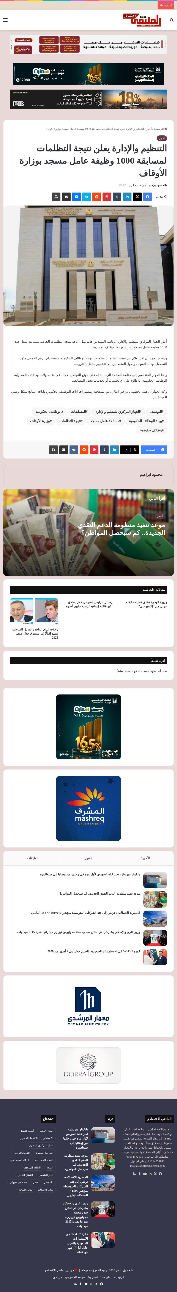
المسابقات (78, 411)
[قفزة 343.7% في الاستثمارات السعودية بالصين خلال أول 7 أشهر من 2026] (155, 957)
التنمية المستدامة (44, 1160)
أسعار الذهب (46, 1130)
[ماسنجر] (76, 197)
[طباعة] (56, 197)
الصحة (50, 1167)
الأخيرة (145, 858)
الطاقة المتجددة (32, 1167)
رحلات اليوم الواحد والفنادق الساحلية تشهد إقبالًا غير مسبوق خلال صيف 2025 (35, 633)
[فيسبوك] (147, 197)
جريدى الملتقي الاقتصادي (59, 1270)
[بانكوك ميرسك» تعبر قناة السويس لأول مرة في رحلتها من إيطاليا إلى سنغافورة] (155, 880)
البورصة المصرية (44, 1152)
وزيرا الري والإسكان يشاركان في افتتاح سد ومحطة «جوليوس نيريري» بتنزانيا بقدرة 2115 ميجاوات (78, 932)
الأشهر (89, 858)
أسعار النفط (27, 1130)
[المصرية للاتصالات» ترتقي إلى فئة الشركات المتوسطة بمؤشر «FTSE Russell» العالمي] (155, 919)
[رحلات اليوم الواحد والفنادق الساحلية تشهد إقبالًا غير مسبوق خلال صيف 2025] (34, 611)
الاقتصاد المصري (29, 1138)
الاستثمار (48, 1138)
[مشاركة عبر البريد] (66, 197)
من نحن (57, 1277)
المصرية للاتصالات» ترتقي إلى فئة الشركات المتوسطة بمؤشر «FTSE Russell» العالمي (85, 912)
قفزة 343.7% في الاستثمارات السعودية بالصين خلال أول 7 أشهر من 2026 (93, 951)
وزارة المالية (25, 1189)
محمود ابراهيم (156, 185)
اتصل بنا (93, 1277)
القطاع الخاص (25, 1174)
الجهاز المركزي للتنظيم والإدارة (118, 411)
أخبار (149, 128)
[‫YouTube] (144, 1173)
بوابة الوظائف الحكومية (145, 421)
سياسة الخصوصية (75, 1277)
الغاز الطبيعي (46, 1174)
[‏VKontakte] (74, 449)
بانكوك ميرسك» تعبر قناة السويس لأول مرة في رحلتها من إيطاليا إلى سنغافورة (90, 874)
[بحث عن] (171, 21)
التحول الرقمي (22, 1152)
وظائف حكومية (151, 430)
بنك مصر (48, 1182)
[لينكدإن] (127, 197)
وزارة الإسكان (45, 1189)
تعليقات (32, 858)
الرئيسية (159, 128)
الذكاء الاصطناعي (19, 1160)
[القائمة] (5, 21)
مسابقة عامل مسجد (104, 421)
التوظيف (156, 411)
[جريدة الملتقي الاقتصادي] (142, 20)
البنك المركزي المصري (41, 1145)
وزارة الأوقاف (40, 421)
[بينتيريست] (107, 197)
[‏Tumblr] (117, 197)
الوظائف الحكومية (48, 411)
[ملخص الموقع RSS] (134, 1173)
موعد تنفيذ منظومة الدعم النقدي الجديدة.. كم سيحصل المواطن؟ (100, 893)
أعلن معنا (106, 1277)
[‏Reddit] (96, 197)
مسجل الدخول (140, 671)
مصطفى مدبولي (18, 1182)
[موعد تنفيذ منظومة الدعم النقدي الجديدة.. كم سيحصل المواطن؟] (155, 899)
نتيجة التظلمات (70, 421)
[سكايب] (86, 197)
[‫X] (137, 197)
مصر (35, 1182)
